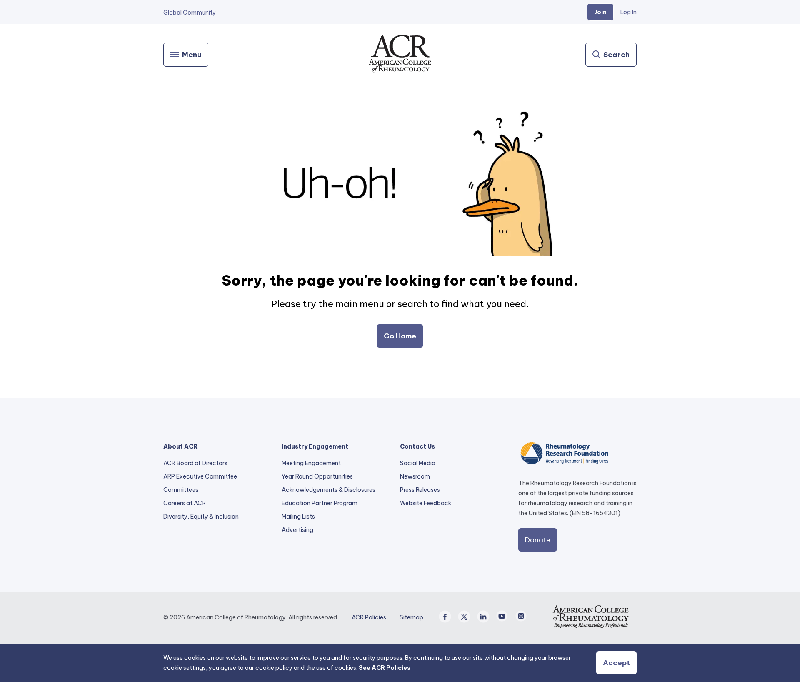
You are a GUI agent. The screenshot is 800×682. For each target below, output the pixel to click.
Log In (628, 12)
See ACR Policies (384, 668)
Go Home (400, 336)
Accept (616, 662)
